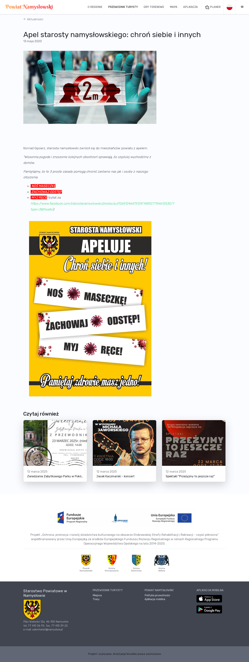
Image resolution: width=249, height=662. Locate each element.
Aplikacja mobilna (155, 599)
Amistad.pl (119, 654)
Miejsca (97, 595)
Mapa (173, 7)
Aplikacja (190, 7)
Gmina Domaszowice (112, 569)
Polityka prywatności (157, 595)
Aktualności (34, 19)
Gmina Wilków (161, 569)
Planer (215, 7)
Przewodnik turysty (123, 7)
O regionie (95, 7)
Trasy (96, 599)
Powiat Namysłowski (86, 569)
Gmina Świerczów (136, 569)
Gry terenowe (154, 7)
